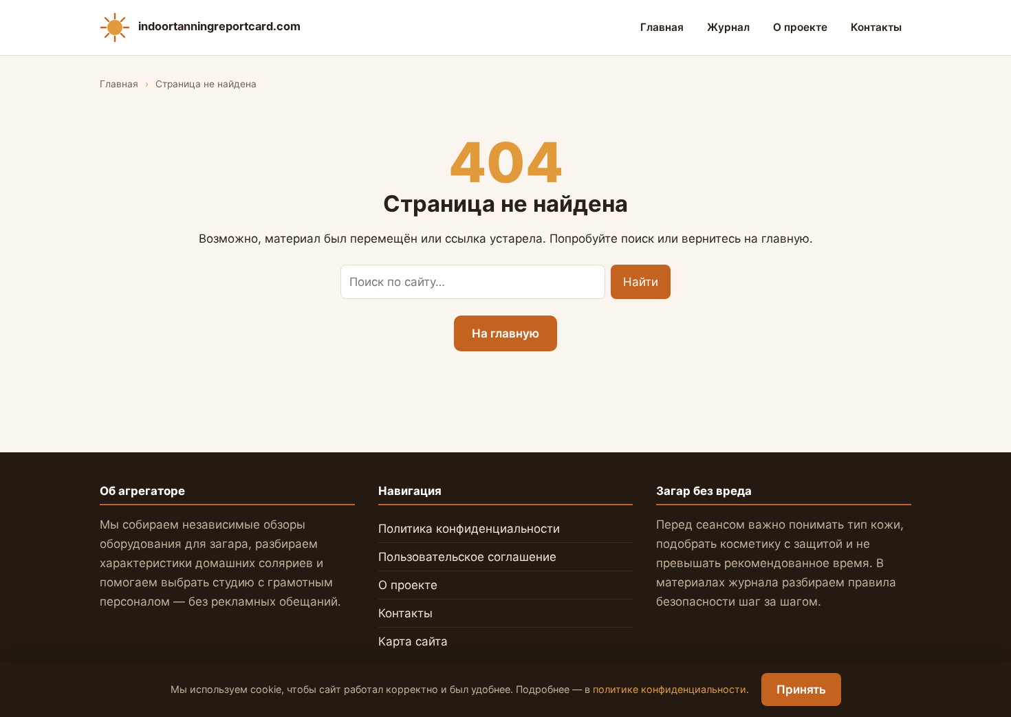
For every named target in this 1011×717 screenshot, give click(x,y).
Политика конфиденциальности (469, 529)
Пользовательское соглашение (467, 557)
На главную (505, 333)
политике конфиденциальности (669, 689)
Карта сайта (413, 641)
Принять (801, 689)
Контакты (876, 27)
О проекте (800, 27)
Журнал (728, 27)
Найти (640, 282)
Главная (662, 27)
